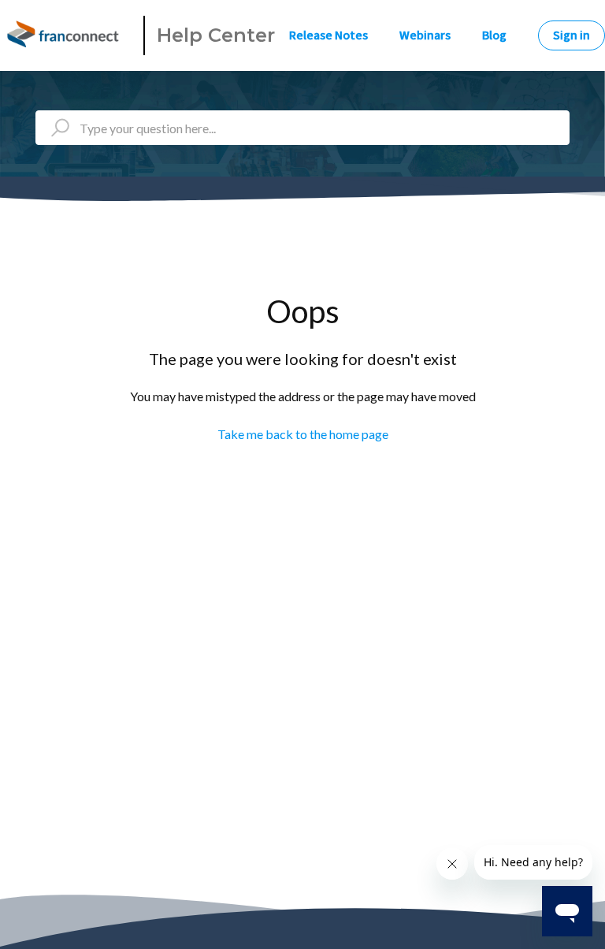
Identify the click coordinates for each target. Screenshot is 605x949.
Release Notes (328, 35)
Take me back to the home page (302, 433)
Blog (494, 35)
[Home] (65, 35)
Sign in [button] (571, 35)
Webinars (425, 35)
